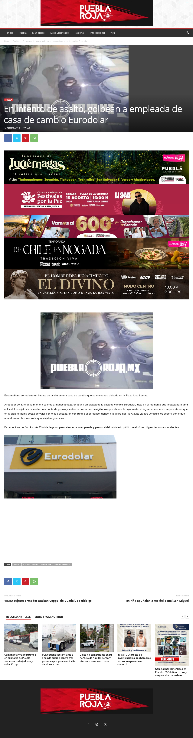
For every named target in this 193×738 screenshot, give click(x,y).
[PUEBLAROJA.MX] (96, 13)
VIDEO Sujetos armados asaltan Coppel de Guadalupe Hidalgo (48, 600)
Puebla (23, 32)
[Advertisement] (96, 531)
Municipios (38, 32)
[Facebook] (8, 138)
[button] (187, 33)
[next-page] (187, 617)
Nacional (79, 32)
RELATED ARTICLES (18, 617)
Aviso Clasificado (59, 32)
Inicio (10, 32)
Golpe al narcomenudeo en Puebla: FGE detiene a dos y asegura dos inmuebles (171, 672)
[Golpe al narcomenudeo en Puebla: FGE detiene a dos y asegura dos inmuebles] (172, 645)
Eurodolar (46, 564)
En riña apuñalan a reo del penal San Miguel (157, 600)
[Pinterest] (25, 138)
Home (6, 41)
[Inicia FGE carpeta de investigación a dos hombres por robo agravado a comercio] (134, 638)
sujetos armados (62, 564)
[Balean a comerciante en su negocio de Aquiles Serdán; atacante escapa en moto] (97, 638)
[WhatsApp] (34, 138)
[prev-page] (183, 617)
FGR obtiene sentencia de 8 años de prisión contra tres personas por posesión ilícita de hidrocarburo (59, 659)
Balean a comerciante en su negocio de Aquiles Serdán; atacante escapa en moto (96, 658)
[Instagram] (97, 724)
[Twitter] (17, 138)
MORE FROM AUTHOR (48, 617)
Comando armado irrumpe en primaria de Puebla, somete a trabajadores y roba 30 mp (20, 659)
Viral (112, 32)
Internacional (97, 32)
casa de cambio (30, 564)
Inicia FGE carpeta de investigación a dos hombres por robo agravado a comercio (134, 659)
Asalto (17, 564)
